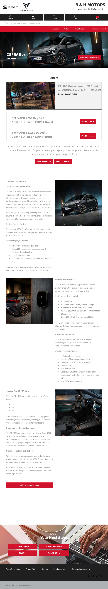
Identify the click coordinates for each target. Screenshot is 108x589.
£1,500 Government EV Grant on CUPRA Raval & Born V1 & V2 (79, 88)
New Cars (32, 23)
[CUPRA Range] (26, 7)
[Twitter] (97, 576)
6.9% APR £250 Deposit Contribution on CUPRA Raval (32, 120)
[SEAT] (10, 7)
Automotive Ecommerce (24, 585)
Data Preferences (59, 569)
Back (8, 23)
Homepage (24, 23)
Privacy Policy (31, 569)
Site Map (45, 569)
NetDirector (10, 585)
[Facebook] (89, 576)
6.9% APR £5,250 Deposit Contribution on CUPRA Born (32, 134)
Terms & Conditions (13, 569)
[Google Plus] (101, 576)
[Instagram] (93, 576)
